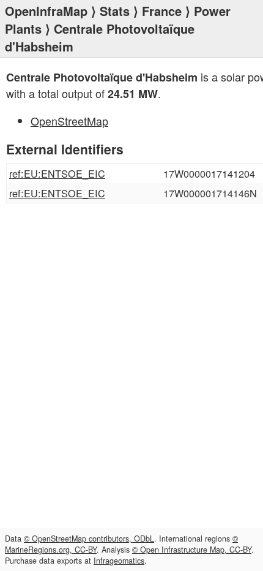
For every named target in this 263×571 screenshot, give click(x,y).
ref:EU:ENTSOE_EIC (57, 173)
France (162, 11)
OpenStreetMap (69, 121)
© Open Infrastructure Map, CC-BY (191, 549)
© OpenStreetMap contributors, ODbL (89, 538)
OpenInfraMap (46, 11)
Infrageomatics (119, 560)
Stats (115, 11)
